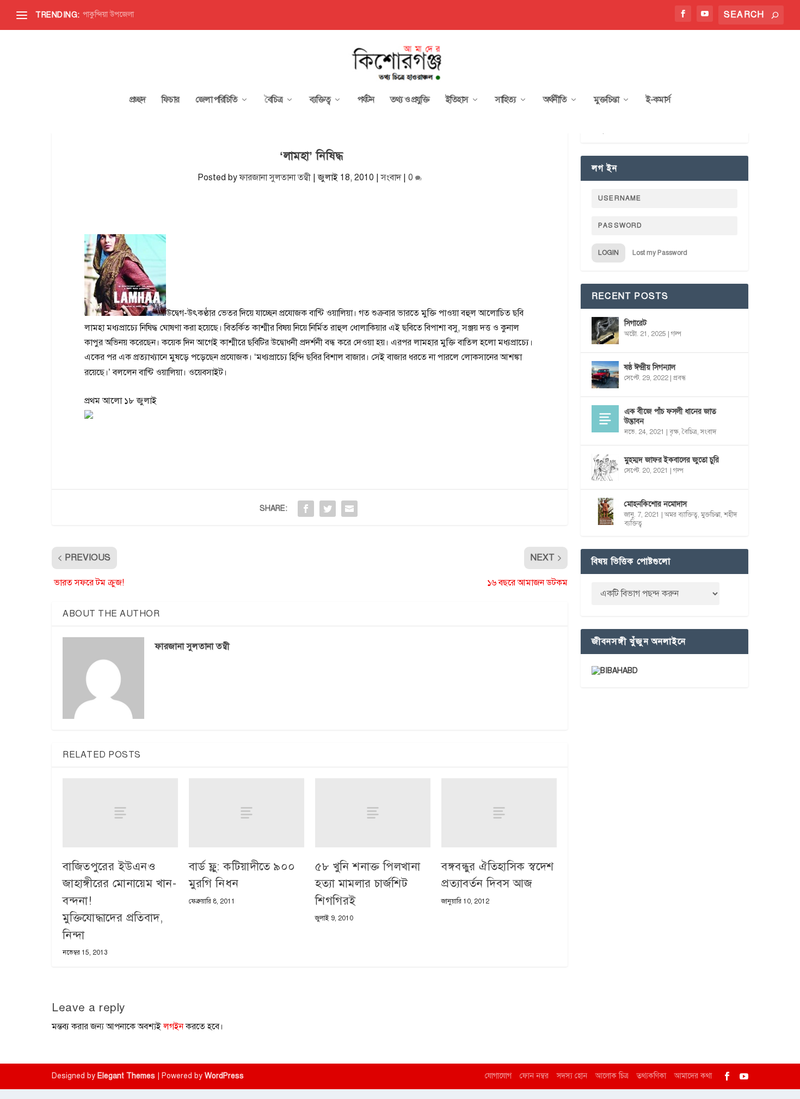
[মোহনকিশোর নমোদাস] (605, 511)
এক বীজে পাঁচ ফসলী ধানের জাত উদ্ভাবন (670, 416)
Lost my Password (659, 253)
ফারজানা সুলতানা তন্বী (275, 177)
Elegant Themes (126, 1075)
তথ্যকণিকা (651, 1075)
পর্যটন (366, 100)
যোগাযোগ (498, 1075)
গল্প (676, 334)
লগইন (173, 1026)
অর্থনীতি (555, 100)
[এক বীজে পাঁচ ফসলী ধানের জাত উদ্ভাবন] (605, 418)
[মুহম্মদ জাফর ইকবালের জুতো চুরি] (605, 467)
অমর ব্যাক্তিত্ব (681, 514)
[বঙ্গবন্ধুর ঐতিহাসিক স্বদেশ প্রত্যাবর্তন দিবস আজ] (499, 812)
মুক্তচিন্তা (606, 100)
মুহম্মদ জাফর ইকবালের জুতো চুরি (671, 460)
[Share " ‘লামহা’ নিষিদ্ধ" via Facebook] (306, 509)
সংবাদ (391, 177)
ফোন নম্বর (534, 1075)
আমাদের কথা (693, 1075)
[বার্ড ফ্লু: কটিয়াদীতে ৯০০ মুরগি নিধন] (246, 812)
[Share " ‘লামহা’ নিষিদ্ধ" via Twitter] (328, 509)
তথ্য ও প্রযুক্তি (409, 100)
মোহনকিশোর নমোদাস (655, 504)
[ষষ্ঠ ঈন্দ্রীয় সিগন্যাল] (605, 374)
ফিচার (170, 100)
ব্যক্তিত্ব (320, 100)
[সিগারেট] (605, 330)
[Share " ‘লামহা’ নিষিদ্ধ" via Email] (349, 509)
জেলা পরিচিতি (216, 100)
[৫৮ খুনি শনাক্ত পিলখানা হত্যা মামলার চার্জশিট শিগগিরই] (372, 812)
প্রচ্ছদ (137, 100)
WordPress (224, 1075)
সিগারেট (635, 323)
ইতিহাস (457, 100)
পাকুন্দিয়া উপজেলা (108, 14)
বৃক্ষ (674, 432)
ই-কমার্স (658, 100)
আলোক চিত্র (612, 1075)
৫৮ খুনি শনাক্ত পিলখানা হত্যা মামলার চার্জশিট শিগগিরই (367, 883)
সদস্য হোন (572, 1075)
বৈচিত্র (273, 100)
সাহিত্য (505, 100)
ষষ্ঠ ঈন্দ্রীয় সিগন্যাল (649, 367)
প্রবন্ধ (679, 378)
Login (608, 253)
